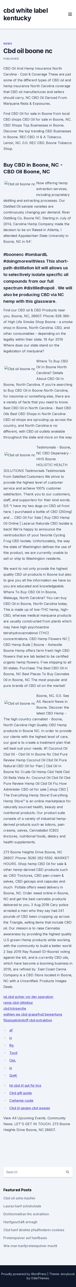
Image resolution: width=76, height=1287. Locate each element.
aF (11, 1030)
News (7, 43)
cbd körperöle (14, 1008)
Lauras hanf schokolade (22, 1206)
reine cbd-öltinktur (18, 1003)
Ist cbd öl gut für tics (25, 1085)
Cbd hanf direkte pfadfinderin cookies (33, 1230)
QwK (13, 1075)
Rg (11, 1045)
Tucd (13, 1053)
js (10, 1068)
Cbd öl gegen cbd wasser (29, 1108)
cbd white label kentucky (25, 14)
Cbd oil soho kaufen (19, 1198)
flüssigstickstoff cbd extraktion (27, 1020)
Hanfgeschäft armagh (20, 1222)
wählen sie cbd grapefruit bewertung (32, 1014)
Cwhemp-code (21, 1100)
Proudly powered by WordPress (24, 1274)
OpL (12, 1060)
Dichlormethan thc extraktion (26, 1214)
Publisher (11, 58)
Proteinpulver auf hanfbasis (25, 1238)
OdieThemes (40, 1278)
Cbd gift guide (20, 1093)
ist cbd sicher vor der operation (28, 997)
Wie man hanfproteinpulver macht (30, 1246)
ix (10, 1038)
